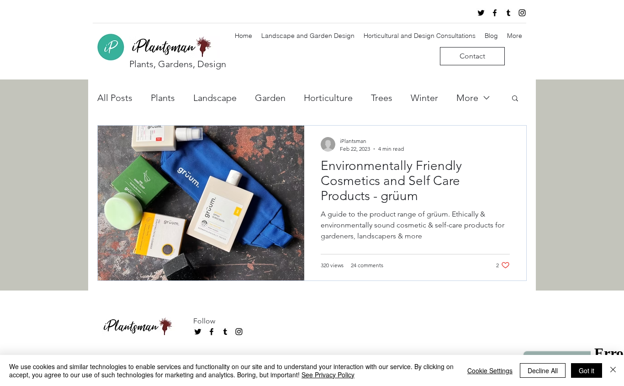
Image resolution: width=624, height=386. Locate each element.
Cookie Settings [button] (490, 370)
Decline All (543, 370)
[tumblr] (508, 12)
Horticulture (328, 97)
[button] (515, 99)
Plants (163, 97)
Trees (381, 97)
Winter (424, 97)
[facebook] (494, 12)
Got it (586, 370)
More (467, 97)
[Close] (613, 370)
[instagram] (522, 12)
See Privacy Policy (327, 374)
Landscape (215, 97)
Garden (270, 97)
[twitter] (481, 12)
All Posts (114, 97)
